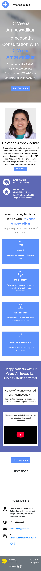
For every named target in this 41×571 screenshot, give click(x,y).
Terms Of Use (35, 560)
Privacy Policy (35, 563)
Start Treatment (20, 88)
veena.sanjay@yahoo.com (20, 528)
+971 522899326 (17, 522)
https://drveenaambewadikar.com (23, 538)
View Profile (20, 169)
